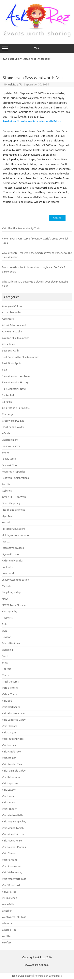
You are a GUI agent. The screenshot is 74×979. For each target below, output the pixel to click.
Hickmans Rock (19, 164)
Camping (7, 401)
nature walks (40, 173)
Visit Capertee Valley (13, 719)
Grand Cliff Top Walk (14, 496)
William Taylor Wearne (46, 201)
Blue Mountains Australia (25, 135)
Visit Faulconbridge (13, 738)
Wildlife (6, 936)
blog (4, 369)
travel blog (39, 192)
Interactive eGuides (13, 547)
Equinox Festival (11, 446)
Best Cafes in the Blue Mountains (20, 357)
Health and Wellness (13, 509)
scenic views (10, 183)
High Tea (7, 516)
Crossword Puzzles (13, 420)
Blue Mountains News (14, 388)
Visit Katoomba (11, 777)
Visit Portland (10, 859)
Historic (6, 522)
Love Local (8, 573)
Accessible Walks (11, 312)
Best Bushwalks (45, 131)
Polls (4, 624)
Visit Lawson (9, 789)
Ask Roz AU (15, 84)
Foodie (6, 484)
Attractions (8, 344)
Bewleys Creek (31, 150)
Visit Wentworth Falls (28, 145)
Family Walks (9, 458)
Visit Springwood (12, 866)
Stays (5, 662)
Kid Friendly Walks (12, 560)
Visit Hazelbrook (11, 751)
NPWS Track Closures (14, 605)
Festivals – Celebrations (15, 477)
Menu (37, 48)
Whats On (7, 923)
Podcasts (7, 618)
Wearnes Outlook (58, 192)
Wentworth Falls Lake (14, 917)
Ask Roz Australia (25, 131)
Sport (5, 656)
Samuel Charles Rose (57, 178)
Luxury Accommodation (15, 579)
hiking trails (37, 164)
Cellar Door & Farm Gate (16, 407)
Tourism (6, 668)
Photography (10, 140)
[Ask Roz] (37, 35)
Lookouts (60, 135)
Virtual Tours (44, 140)
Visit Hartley (9, 745)
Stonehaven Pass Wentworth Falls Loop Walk (40, 187)
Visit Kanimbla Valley (13, 770)
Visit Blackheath (11, 707)
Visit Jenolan (9, 757)
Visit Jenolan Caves (13, 764)
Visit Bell (7, 700)
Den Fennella (44, 159)
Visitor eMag (9, 891)
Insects (6, 541)
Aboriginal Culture (12, 306)
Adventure (8, 318)
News (5, 598)
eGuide (6, 433)
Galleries (7, 490)
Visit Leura (8, 796)
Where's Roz (9, 929)
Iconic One (18, 975)
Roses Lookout (34, 178)
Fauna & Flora (10, 465)
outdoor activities (13, 178)
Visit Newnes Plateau (14, 847)
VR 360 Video (49, 145)
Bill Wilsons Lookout (53, 150)
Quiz (4, 630)
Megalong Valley (11, 592)
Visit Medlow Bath (12, 815)
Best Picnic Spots (12, 363)
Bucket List (47, 135)
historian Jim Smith (56, 164)
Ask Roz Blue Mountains (15, 338)
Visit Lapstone (10, 783)
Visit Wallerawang (12, 872)
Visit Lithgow (9, 808)
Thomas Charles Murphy (17, 192)
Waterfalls (8, 904)
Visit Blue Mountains (13, 713)
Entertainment (10, 439)
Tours (5, 675)
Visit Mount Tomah (13, 828)
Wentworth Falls (12, 197)
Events (5, 452)
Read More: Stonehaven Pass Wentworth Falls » (32, 121)
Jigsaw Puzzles (10, 554)
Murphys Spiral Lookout (17, 173)
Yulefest (6, 942)
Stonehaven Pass (29, 183)
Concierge (7, 414)
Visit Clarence (9, 726)
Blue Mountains (12, 154)
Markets (6, 586)
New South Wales (59, 173)
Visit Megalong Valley (14, 821)
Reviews (6, 637)
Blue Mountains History (15, 382)
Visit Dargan (9, 732)
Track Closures (10, 681)
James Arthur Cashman (16, 168)
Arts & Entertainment (14, 325)
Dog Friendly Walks (13, 427)
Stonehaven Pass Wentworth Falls (33, 77)
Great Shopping (11, 503)
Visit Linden (8, 802)
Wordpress (55, 975)
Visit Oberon (9, 853)
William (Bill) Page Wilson (17, 201)
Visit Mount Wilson (12, 840)
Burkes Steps (27, 159)
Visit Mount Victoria (13, 834)
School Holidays (11, 643)
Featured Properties (13, 471)
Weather (7, 910)
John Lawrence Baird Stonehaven (51, 168)
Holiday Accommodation (16, 535)
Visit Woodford (11, 885)
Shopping (7, 649)
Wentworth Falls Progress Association (45, 197)
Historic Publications (13, 528)
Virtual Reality (28, 140)
